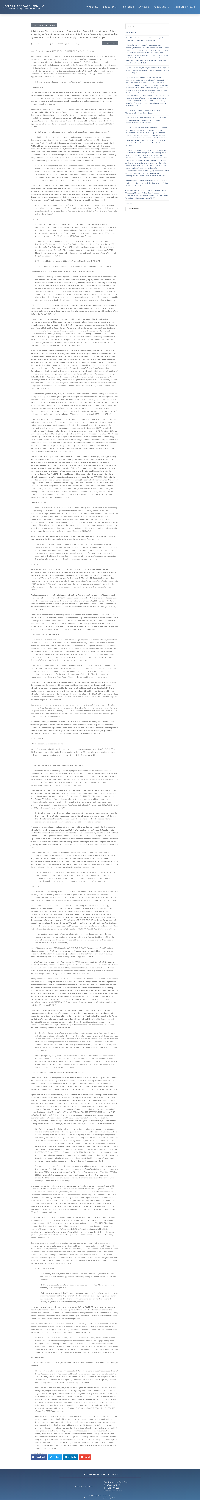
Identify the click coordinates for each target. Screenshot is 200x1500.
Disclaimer (87, 1498)
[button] (110, 43)
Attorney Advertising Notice (99, 1498)
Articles (144, 7)
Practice (128, 7)
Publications (162, 7)
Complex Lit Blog (184, 7)
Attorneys (92, 7)
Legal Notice (112, 1498)
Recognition (111, 7)
